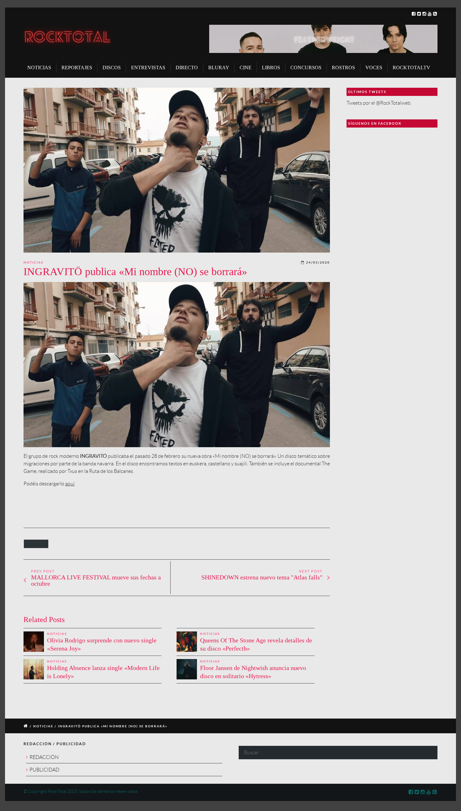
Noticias (33, 262)
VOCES (373, 67)
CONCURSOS (305, 67)
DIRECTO (187, 67)
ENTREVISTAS (148, 67)
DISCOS (112, 67)
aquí (70, 483)
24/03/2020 (318, 262)
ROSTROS (343, 67)
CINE (246, 67)
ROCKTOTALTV (411, 67)
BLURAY (218, 67)
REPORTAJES (76, 67)
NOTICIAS (39, 67)
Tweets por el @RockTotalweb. (379, 103)
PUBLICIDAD (44, 769)
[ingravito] (177, 170)
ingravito (36, 544)
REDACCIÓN (44, 757)
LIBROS (271, 67)
